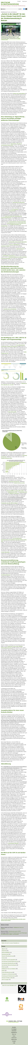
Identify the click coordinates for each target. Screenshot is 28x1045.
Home (14, 1036)
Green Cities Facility (12, 411)
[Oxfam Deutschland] (7, 1001)
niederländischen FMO (12, 491)
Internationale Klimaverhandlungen (9, 965)
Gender (3, 957)
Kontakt (14, 1041)
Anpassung (4, 950)
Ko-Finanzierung (15, 209)
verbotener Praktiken (5, 245)
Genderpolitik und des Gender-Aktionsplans (18, 241)
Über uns (14, 1034)
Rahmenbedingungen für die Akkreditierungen (16, 223)
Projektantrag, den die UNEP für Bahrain (9, 503)
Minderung (4, 966)
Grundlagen (14, 1029)
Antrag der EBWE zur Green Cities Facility (15, 490)
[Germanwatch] (7, 1016)
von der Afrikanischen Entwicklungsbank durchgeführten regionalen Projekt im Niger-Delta (14, 540)
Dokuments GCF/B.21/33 (14, 481)
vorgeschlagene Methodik (13, 843)
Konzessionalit (12, 210)
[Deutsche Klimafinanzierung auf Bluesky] (24, 9)
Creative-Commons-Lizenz (6, 458)
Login (14, 1042)
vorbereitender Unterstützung (9, 255)
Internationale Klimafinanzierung (8, 963)
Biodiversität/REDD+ (6, 952)
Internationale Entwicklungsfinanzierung (10, 961)
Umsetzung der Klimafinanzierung (9, 975)
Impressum (14, 1037)
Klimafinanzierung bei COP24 (15, 931)
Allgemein (4, 948)
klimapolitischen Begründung (19, 202)
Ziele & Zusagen (5, 979)
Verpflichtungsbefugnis (5, 574)
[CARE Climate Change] (21, 1009)
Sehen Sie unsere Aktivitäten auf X (9, 985)
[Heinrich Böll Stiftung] (14, 1023)
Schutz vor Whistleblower (14, 244)
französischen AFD (23, 491)
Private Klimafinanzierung (7, 972)
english (19, 8)
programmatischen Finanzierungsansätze (17, 221)
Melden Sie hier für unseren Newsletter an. (10, 943)
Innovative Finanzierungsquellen (8, 959)
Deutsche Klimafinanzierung (7, 956)
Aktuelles (14, 1027)
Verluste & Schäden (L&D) (7, 977)
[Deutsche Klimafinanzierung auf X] (26, 9)
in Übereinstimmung (20, 248)
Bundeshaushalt (5, 954)
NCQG (3, 970)
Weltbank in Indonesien (14, 493)
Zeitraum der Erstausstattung (19, 93)
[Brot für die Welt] (21, 1001)
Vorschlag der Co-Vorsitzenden (10, 308)
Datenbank (14, 1030)
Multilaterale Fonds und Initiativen (9, 12)
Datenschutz (14, 1039)
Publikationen (14, 1032)
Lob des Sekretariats (5, 552)
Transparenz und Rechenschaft (8, 974)
